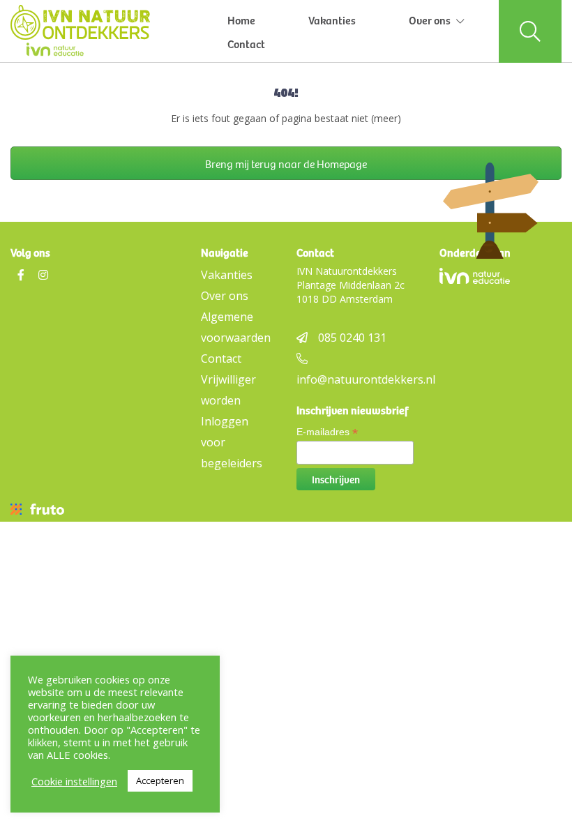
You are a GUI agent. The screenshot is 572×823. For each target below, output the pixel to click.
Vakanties (332, 19)
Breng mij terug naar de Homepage (286, 163)
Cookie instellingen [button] (74, 781)
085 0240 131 (352, 337)
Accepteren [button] (160, 780)
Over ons (430, 19)
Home (241, 19)
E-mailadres (327, 432)
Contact (246, 43)
